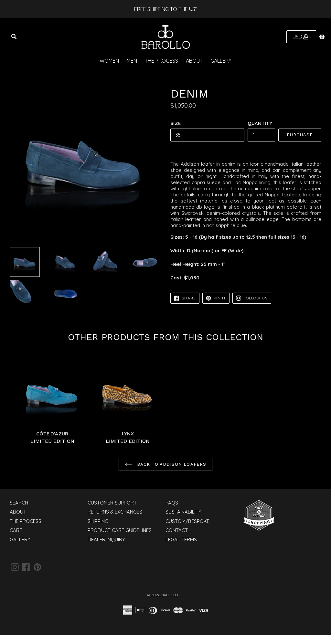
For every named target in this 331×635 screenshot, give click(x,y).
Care (16, 530)
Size (175, 123)
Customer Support (112, 503)
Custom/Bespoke (187, 521)
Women (109, 60)
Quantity (260, 123)
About (194, 60)
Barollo (169, 594)
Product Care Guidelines (120, 530)
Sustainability (183, 512)
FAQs (172, 503)
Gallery (220, 60)
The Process (161, 60)
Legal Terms (181, 539)
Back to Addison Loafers (170, 464)
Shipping (98, 521)
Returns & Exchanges (115, 512)
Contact (177, 530)
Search (19, 503)
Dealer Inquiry (106, 539)
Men (132, 60)
